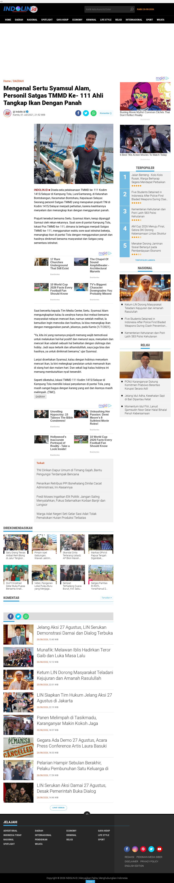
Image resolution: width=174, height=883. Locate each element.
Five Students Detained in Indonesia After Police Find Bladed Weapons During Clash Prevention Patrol (150, 196)
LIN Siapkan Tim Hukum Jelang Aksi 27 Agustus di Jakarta (74, 697)
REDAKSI (129, 857)
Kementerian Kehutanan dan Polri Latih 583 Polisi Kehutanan (149, 213)
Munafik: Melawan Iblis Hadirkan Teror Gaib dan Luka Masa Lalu (74, 652)
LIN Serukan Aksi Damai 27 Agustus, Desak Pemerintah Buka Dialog (71, 788)
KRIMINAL (91, 19)
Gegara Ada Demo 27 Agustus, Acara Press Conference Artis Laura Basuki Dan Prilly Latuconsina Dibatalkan (72, 746)
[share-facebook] (78, 113)
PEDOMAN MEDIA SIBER (149, 857)
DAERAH (19, 19)
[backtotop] (87, 814)
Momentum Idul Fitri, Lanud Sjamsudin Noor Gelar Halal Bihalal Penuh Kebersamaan (146, 410)
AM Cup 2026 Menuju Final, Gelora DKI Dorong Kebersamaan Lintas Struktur (149, 230)
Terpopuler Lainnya (145, 260)
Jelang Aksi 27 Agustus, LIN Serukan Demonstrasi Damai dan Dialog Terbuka (75, 630)
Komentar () (106, 113)
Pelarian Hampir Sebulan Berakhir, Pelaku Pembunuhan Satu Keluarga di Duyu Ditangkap (72, 768)
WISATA (160, 19)
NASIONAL (32, 19)
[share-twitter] (86, 113)
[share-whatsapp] (94, 113)
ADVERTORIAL (10, 830)
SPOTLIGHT (47, 19)
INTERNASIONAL (134, 19)
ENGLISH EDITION (134, 865)
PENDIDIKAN (41, 839)
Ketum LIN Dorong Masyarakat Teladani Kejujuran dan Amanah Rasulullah (75, 675)
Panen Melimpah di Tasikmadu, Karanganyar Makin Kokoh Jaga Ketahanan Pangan (67, 723)
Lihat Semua (58, 808)
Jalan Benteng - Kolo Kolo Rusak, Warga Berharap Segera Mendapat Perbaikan (148, 178)
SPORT (149, 19)
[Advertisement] (87, 50)
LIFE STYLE (105, 19)
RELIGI (118, 19)
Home (8, 19)
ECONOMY (77, 19)
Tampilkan (106, 598)
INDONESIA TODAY (12, 835)
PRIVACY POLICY (149, 861)
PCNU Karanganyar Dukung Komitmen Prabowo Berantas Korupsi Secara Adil (142, 385)
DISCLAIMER (131, 861)
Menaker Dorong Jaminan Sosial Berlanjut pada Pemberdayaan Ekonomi (147, 247)
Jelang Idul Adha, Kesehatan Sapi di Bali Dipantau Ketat (145, 397)
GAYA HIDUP (62, 19)
